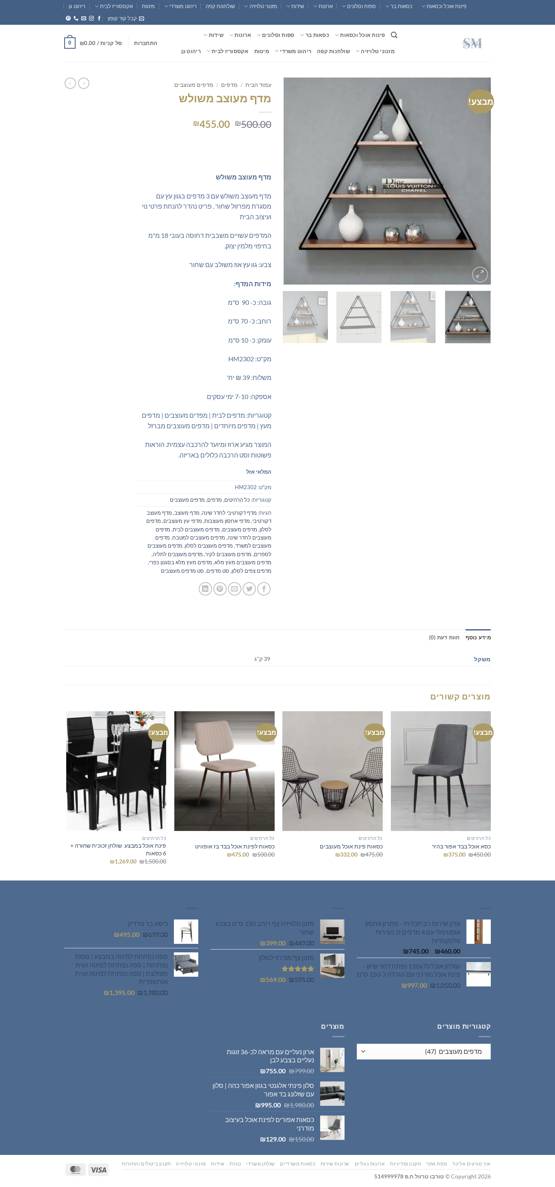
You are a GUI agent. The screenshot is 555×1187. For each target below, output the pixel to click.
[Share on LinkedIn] (205, 589)
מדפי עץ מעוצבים (182, 521)
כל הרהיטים (237, 499)
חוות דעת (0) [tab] (444, 637)
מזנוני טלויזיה (263, 6)
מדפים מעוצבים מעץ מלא (243, 562)
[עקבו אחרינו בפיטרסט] (68, 19)
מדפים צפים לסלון (251, 571)
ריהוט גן (77, 6)
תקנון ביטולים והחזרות (146, 1164)
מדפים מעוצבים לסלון (209, 545)
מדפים (229, 85)
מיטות (148, 6)
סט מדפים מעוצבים (182, 571)
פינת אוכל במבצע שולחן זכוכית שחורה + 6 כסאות (118, 849)
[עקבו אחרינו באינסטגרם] (91, 19)
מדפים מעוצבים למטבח (198, 537)
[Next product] (83, 83)
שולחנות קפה (220, 6)
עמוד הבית (258, 85)
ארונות (326, 6)
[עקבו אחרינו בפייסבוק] (99, 19)
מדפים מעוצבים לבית (196, 529)
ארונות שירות (335, 1164)
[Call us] (76, 19)
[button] (126, 18)
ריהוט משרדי (183, 6)
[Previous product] (70, 83)
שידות (297, 6)
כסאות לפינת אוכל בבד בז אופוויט (235, 846)
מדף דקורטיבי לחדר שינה (229, 512)
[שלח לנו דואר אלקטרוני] (83, 19)
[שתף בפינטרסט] (220, 589)
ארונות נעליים (370, 1164)
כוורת (235, 1164)
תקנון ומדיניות (405, 1164)
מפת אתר (436, 1164)
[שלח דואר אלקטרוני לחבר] (234, 589)
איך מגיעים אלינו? (471, 1164)
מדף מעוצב (186, 512)
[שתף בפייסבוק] (264, 589)
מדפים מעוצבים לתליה (178, 554)
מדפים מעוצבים (193, 85)
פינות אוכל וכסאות (446, 6)
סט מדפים (217, 571)
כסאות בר (401, 6)
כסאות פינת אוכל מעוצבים (351, 846)
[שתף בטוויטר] (249, 589)
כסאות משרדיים (297, 1164)
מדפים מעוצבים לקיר (228, 554)
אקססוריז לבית (116, 6)
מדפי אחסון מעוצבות (227, 521)
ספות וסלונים (361, 6)
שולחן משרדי (260, 1164)
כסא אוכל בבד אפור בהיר (461, 846)
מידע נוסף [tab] (478, 637)
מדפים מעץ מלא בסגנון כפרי (180, 562)
